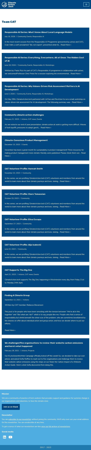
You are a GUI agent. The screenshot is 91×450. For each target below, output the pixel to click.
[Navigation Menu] (86, 4)
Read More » (66, 45)
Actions (24, 119)
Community (22, 36)
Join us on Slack (11, 407)
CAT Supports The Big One (18, 270)
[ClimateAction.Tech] (9, 4)
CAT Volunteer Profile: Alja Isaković (23, 245)
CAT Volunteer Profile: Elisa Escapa (23, 219)
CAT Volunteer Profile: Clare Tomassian (25, 194)
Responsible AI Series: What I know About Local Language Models (38, 32)
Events (29, 36)
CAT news (32, 119)
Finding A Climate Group (17, 295)
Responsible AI (38, 36)
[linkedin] (4, 437)
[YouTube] (10, 437)
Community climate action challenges (24, 115)
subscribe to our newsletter (19, 419)
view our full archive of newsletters (55, 426)
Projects (31, 350)
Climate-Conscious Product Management (26, 140)
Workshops (49, 65)
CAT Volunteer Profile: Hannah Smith (24, 168)
